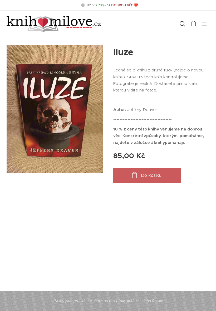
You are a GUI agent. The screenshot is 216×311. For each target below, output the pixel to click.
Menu (204, 23)
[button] (182, 23)
